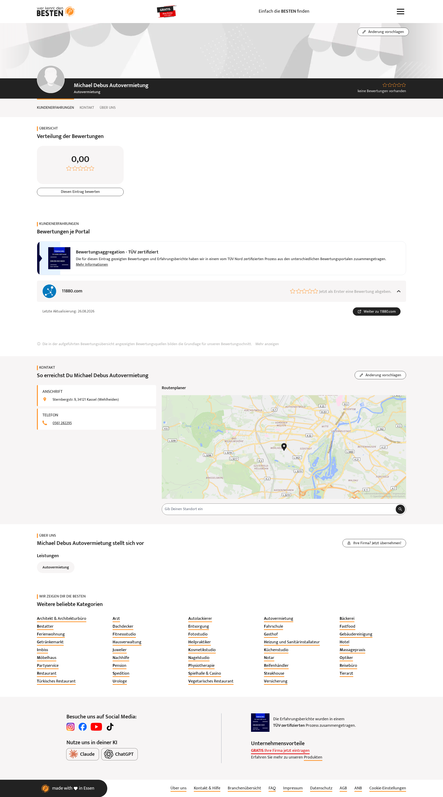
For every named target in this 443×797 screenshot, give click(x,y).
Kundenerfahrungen (55, 108)
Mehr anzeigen (267, 344)
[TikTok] (110, 727)
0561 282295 (62, 423)
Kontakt (87, 108)
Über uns (108, 108)
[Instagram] (70, 727)
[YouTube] (96, 727)
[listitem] (61, 619)
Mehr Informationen (92, 265)
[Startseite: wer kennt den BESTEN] (56, 11)
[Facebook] (82, 727)
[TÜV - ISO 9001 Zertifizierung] (260, 722)
